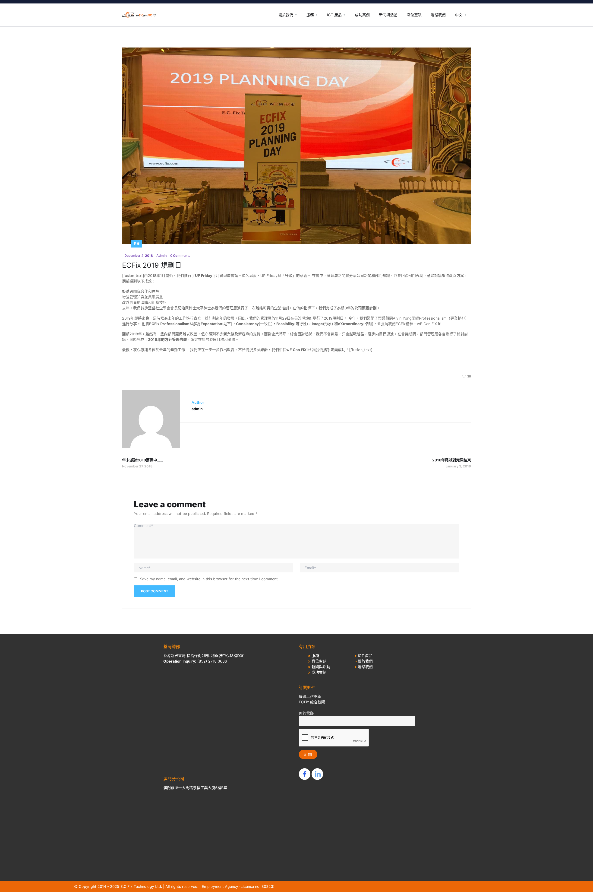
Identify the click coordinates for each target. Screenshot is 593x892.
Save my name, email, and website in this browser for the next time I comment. (209, 579)
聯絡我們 (438, 15)
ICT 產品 (334, 15)
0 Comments (180, 255)
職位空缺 (414, 15)
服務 (310, 15)
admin (161, 255)
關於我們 (285, 15)
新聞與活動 (388, 15)
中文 (458, 15)
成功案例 (362, 15)
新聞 (137, 243)
